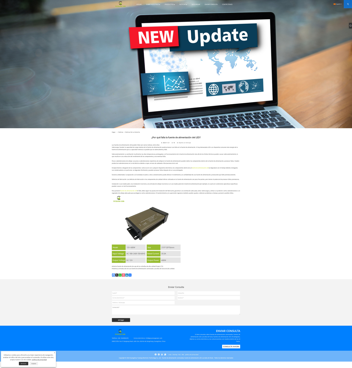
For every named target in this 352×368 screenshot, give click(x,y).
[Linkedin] (159, 354)
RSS (179, 354)
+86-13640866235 (123, 338)
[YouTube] (162, 354)
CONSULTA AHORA (231, 346)
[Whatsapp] (165, 354)
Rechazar (23, 363)
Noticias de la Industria (132, 132)
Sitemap (174, 354)
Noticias (120, 132)
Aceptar (33, 363)
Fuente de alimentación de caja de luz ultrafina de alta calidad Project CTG (140, 266)
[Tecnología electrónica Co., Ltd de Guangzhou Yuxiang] (120, 4)
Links (170, 354)
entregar (121, 320)
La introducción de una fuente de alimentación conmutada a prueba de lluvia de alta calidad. (146, 268)
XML (183, 354)
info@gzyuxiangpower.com (154, 338)
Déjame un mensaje (185, 143)
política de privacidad (191, 354)
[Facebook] (155, 354)
